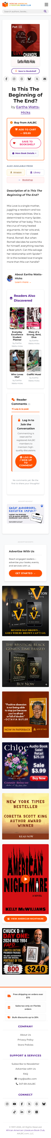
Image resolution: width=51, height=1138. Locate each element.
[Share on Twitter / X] (37, 79)
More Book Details (24, 153)
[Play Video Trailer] (25, 879)
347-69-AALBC (27, 1084)
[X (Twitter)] (29, 1104)
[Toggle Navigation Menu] (46, 4)
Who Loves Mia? (17, 375)
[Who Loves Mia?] (17, 361)
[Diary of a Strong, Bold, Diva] (34, 319)
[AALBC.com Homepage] (16, 4)
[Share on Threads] (22, 79)
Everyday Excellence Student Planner (17, 336)
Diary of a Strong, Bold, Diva (34, 335)
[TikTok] (14, 1112)
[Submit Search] (44, 11)
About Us (25, 1034)
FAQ (25, 1074)
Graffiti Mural (34, 374)
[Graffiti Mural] (34, 361)
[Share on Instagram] (14, 79)
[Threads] (36, 1104)
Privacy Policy (25, 1039)
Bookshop (27, 180)
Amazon (17, 172)
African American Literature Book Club (25, 1130)
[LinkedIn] (22, 1112)
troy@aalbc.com (27, 1078)
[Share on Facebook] (6, 79)
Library (36, 172)
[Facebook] (22, 1104)
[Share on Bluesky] (29, 79)
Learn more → (23, 282)
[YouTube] (14, 1104)
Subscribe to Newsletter (25, 1064)
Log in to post (21, 409)
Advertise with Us (25, 1068)
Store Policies (25, 1044)
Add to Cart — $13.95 (27, 131)
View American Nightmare (27, 918)
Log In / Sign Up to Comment (26, 461)
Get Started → (25, 573)
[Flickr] (36, 1112)
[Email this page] (45, 79)
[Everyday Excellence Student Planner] (17, 319)
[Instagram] (7, 1104)
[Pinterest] (29, 1112)
